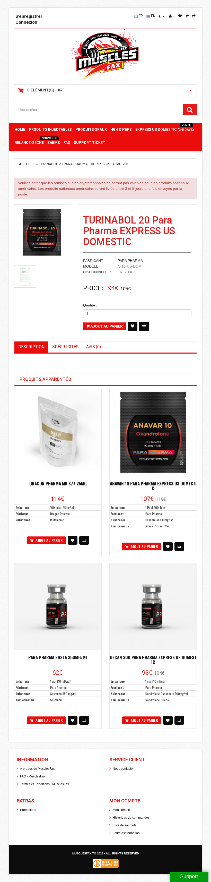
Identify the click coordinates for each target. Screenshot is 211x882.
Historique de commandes (131, 817)
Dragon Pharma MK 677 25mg (58, 483)
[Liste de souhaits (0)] (180, 16)
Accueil (26, 164)
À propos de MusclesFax (37, 768)
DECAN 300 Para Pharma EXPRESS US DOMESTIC (153, 659)
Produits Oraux (91, 129)
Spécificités (65, 346)
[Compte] (172, 16)
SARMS (53, 143)
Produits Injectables (50, 129)
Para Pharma (130, 261)
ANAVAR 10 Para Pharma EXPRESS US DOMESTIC (153, 486)
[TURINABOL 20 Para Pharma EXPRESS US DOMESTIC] (42, 232)
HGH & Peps (121, 129)
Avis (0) (93, 346)
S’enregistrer (28, 16)
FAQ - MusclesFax (32, 776)
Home (20, 129)
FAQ (67, 143)
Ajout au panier (106, 326)
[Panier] (187, 16)
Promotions (28, 810)
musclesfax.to (84, 853)
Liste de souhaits (124, 825)
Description (31, 346)
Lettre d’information (126, 833)
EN (152, 16)
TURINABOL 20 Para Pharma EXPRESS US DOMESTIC (84, 164)
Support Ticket (89, 143)
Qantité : (90, 305)
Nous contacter (123, 768)
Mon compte (121, 810)
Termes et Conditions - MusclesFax (44, 784)
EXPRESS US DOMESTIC (164, 129)
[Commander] (194, 16)
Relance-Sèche (29, 143)
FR (140, 16)
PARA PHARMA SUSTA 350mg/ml (58, 657)
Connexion (26, 22)
